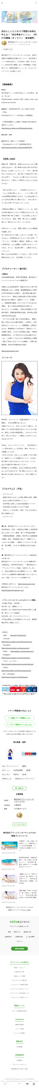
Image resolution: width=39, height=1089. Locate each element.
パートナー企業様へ (19, 1033)
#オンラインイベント (10, 766)
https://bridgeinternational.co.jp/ (13, 590)
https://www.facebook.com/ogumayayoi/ (15, 648)
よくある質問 (30, 936)
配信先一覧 (27, 932)
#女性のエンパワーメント (25, 779)
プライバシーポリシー (19, 1064)
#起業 (28, 770)
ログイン (19, 941)
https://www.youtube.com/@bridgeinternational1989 (18, 128)
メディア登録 (19, 1029)
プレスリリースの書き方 (19, 980)
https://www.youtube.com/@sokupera (15, 677)
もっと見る (27, 910)
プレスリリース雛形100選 (19, 984)
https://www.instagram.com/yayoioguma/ (16, 658)
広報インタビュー (19, 967)
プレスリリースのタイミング (19, 989)
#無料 (24, 766)
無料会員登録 (19, 948)
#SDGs (16, 774)
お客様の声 (8, 936)
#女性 (24, 774)
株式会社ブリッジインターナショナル (22, 42)
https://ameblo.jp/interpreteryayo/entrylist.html (17, 664)
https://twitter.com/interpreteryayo (22, 651)
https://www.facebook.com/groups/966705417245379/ (18, 147)
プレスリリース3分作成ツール (19, 993)
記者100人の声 (19, 972)
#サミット (6, 770)
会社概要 (19, 1047)
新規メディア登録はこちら (20, 718)
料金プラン (17, 932)
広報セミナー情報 (19, 976)
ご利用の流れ (19, 936)
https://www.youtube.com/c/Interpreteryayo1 (17, 642)
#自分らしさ (7, 779)
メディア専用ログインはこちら (21, 725)
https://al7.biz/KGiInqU (18, 635)
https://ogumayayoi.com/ (10, 351)
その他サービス (7, 49)
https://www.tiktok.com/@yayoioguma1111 (16, 671)
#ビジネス (6, 774)
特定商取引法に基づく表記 (19, 1069)
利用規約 (19, 1060)
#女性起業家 (18, 770)
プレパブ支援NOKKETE (19, 1011)
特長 (9, 932)
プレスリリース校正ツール (19, 997)
